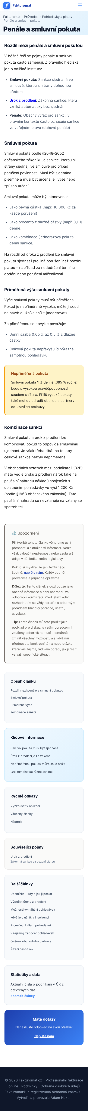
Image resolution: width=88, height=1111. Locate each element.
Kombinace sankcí (23, 712)
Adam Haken (61, 1097)
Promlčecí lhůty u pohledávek (31, 925)
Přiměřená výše (21, 705)
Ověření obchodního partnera (30, 941)
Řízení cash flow (21, 949)
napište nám (33, 572)
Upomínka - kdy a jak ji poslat (31, 894)
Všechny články (21, 814)
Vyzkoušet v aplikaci (25, 806)
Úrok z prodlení (22, 100)
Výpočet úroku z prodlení (28, 901)
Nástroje (16, 821)
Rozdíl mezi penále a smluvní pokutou (36, 690)
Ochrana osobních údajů (60, 1086)
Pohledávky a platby (57, 17)
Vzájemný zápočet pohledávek (32, 933)
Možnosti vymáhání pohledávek (32, 909)
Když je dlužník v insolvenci (29, 917)
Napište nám (44, 1036)
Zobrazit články (22, 996)
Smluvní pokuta (21, 697)
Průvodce (31, 17)
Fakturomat (18, 5)
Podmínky (29, 1086)
